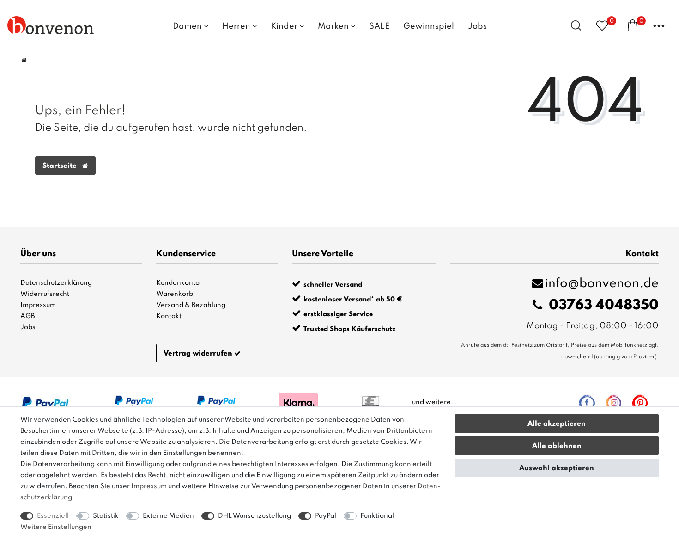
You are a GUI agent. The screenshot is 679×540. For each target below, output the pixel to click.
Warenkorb (174, 294)
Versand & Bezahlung (190, 305)
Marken (334, 26)
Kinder (285, 26)
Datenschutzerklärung (56, 283)
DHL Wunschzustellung (254, 516)
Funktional (377, 516)
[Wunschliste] (602, 25)
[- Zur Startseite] (51, 25)
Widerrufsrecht (44, 294)
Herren (237, 26)
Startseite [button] (60, 166)
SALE (379, 26)
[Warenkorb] (632, 25)
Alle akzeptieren (556, 424)
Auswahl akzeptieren (556, 468)
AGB (27, 316)
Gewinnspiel (428, 26)
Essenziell (53, 516)
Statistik (106, 516)
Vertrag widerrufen (198, 353)
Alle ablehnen (557, 446)
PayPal (325, 516)
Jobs (477, 26)
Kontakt (169, 316)
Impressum (38, 305)
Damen (188, 26)
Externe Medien (168, 516)
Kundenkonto (178, 283)
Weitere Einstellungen (55, 527)
